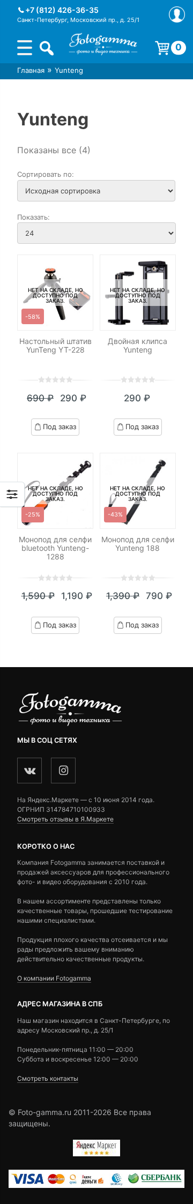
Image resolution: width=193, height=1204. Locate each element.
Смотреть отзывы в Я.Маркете (65, 819)
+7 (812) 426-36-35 (62, 9)
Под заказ (59, 426)
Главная (30, 70)
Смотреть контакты (47, 1078)
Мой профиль (177, 14)
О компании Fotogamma (54, 978)
